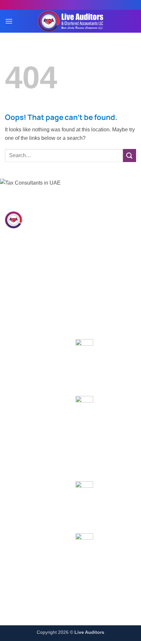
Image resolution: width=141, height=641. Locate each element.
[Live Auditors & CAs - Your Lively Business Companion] (70, 21)
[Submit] (129, 155)
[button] (9, 21)
